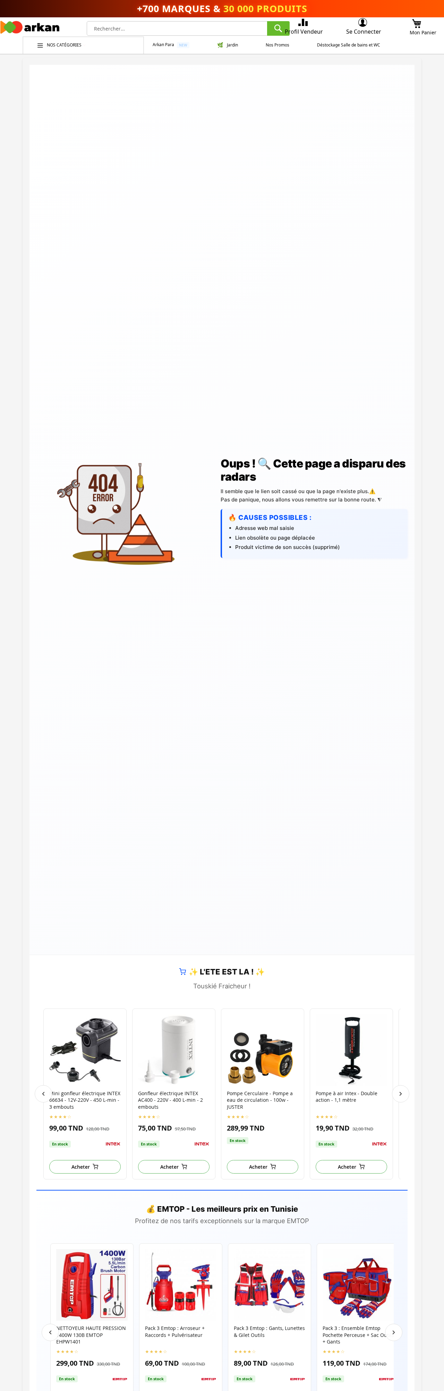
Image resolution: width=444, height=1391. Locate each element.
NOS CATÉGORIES (65, 45)
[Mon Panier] (416, 21)
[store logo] (29, 29)
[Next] (400, 1093)
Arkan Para (163, 45)
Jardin (232, 45)
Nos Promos (277, 45)
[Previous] (43, 1093)
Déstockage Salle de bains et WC (348, 45)
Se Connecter (363, 31)
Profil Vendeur (304, 31)
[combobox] (188, 28)
